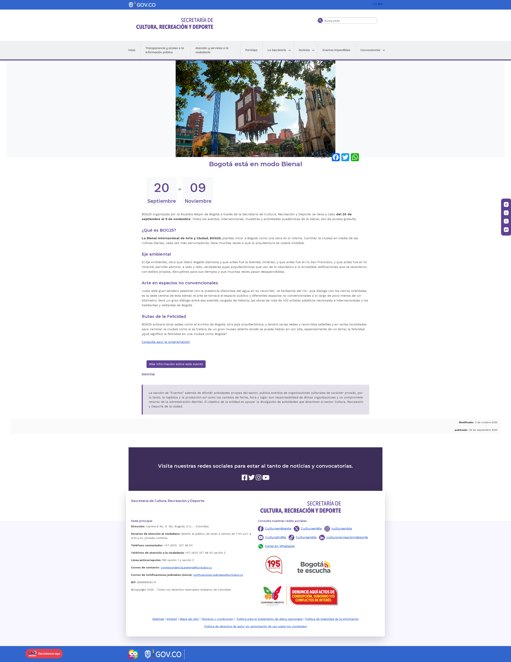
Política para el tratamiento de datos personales (270, 619)
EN (375, 4)
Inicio (131, 50)
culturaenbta (342, 528)
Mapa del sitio (189, 619)
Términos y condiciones (217, 619)
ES (380, 4)
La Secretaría (277, 50)
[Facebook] (336, 157)
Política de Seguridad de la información (332, 619)
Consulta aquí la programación (166, 342)
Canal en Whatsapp (280, 546)
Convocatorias (370, 50)
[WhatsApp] (355, 157)
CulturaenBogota (278, 528)
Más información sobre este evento (176, 364)
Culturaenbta (306, 537)
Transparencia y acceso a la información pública (165, 50)
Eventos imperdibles (336, 50)
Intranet (171, 619)
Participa (251, 50)
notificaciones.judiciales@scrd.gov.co (218, 574)
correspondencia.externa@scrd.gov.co (186, 567)
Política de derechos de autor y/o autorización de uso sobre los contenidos (255, 626)
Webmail (158, 619)
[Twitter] (345, 157)
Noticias (304, 50)
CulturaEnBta (275, 537)
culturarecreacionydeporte (347, 537)
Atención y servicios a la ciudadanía (211, 50)
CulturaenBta (311, 528)
